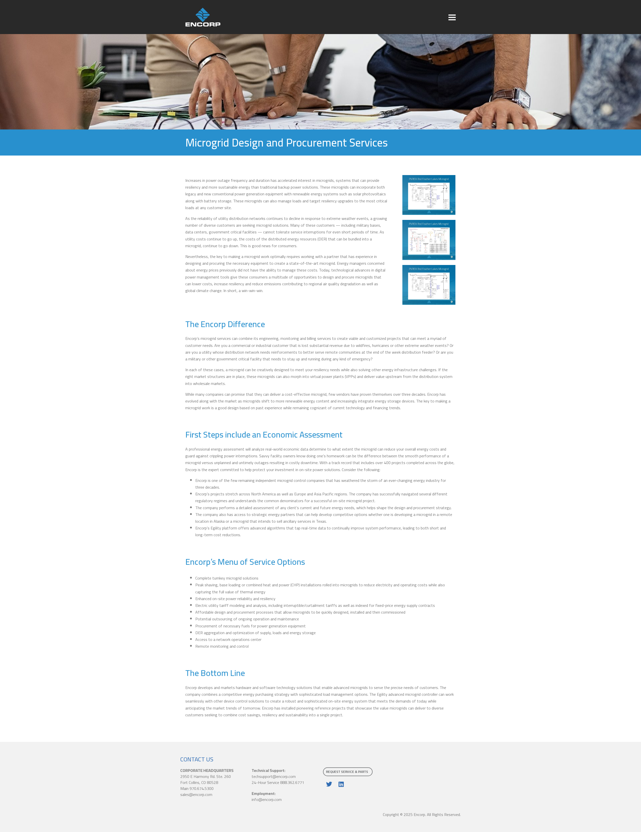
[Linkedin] (341, 784)
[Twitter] (329, 784)
